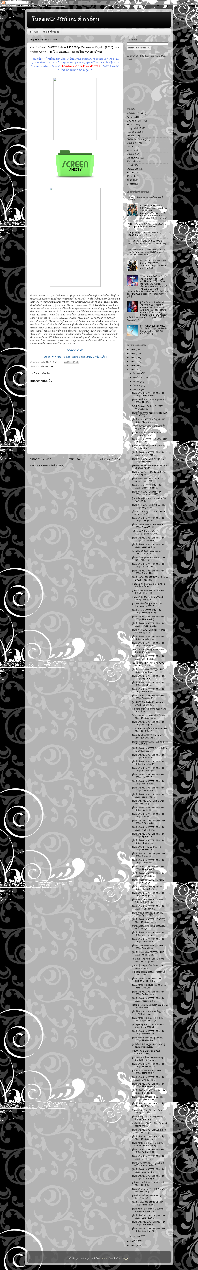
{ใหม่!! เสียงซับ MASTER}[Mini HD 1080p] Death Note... (148, 946)
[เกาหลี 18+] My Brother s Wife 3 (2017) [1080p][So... (148, 598)
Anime (130, 117)
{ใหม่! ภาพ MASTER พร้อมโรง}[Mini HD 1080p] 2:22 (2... (149, 631)
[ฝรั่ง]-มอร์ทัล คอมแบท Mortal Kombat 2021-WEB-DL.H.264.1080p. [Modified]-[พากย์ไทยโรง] (153, 264)
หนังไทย (130, 154)
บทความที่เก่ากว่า (109, 459)
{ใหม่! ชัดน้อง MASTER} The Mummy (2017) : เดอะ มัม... (150, 578)
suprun (104, 1258)
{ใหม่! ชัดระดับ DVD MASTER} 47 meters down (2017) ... (148, 480)
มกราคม (137, 1236)
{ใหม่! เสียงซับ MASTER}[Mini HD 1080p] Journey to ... (148, 795)
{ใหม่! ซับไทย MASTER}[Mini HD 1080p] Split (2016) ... (147, 914)
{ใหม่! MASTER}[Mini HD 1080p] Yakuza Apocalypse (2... (148, 1019)
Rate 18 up (132, 132)
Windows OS (133, 158)
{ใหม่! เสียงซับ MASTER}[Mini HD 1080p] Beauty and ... (148, 756)
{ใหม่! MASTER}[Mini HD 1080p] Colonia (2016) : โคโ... (148, 901)
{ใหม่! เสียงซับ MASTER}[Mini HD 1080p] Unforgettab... (148, 453)
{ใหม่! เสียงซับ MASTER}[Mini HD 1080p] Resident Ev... (148, 697)
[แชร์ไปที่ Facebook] (74, 362)
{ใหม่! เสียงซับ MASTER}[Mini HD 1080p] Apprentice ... (148, 835)
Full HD (130, 124)
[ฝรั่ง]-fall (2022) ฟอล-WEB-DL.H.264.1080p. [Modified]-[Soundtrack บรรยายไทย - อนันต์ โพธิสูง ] (153, 330)
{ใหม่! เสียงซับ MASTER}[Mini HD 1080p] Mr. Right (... (148, 723)
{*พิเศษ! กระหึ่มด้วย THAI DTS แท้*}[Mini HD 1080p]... (148, 1183)
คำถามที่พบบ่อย (51, 31)
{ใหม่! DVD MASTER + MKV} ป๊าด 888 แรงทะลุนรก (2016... (148, 1164)
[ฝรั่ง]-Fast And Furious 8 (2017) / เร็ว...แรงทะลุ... (148, 407)
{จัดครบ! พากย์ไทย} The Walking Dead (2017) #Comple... (147, 1058)
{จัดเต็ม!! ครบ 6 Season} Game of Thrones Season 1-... (148, 433)
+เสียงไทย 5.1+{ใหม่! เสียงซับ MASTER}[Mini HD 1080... (146, 532)
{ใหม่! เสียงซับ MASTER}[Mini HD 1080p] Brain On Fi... (148, 545)
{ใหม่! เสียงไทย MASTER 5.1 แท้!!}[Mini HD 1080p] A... (148, 1190)
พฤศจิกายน (138, 377)
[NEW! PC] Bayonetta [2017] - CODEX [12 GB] (146, 1052)
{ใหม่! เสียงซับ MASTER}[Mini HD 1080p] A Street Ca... (148, 907)
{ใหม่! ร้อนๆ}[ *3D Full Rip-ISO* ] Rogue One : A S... (147, 1118)
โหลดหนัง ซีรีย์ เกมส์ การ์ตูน (65, 19)
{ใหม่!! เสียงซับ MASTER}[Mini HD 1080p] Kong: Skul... (148, 670)
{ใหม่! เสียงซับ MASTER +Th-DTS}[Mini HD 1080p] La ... (148, 920)
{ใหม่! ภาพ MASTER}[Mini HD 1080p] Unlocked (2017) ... (146, 493)
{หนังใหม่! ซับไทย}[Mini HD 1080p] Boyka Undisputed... (148, 1045)
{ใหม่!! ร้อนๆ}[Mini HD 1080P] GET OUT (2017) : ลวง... (148, 558)
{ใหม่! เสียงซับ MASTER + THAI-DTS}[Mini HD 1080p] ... (147, 979)
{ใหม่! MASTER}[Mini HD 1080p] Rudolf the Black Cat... (148, 1210)
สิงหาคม (137, 390)
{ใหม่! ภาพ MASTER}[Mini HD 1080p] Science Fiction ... (146, 486)
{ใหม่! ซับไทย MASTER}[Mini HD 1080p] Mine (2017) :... (147, 887)
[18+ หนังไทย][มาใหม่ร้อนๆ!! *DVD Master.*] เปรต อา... (148, 664)
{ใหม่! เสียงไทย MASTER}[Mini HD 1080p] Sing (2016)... (148, 1216)
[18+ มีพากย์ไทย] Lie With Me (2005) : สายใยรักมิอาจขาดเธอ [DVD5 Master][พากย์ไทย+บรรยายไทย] (146, 252)
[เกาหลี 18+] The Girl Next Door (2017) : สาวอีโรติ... (147, 1111)
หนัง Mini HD (47, 366)
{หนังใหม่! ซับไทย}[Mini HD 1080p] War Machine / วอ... (148, 447)
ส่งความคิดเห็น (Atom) (53, 465)
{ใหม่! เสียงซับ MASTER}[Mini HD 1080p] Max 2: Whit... (148, 782)
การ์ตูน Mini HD (134, 128)
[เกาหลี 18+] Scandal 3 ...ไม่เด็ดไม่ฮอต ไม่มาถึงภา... (148, 585)
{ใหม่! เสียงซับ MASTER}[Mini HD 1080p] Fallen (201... (148, 565)
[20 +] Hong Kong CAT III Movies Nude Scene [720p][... (148, 1025)
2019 (133, 361)
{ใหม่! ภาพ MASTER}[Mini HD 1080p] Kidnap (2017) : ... (146, 611)
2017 (133, 370)
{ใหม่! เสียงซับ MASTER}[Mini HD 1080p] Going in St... (148, 519)
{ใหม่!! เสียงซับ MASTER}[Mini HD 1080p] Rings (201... (148, 881)
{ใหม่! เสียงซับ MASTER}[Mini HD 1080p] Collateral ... (148, 1157)
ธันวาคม (137, 373)
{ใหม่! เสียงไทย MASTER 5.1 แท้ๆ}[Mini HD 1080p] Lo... (148, 802)
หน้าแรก (34, 31)
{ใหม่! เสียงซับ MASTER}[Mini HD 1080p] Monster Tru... (148, 1032)
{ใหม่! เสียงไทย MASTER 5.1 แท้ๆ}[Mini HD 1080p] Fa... (148, 1137)
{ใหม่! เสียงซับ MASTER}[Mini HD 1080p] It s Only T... (148, 815)
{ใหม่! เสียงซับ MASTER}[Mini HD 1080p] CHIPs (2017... (148, 657)
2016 (133, 1241)
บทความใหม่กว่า (40, 459)
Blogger (125, 1258)
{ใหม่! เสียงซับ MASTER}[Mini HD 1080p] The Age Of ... (148, 894)
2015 (133, 1245)
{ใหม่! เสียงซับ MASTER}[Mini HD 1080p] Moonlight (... (148, 999)
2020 (133, 357)
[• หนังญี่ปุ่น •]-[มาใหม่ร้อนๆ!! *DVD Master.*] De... (148, 966)
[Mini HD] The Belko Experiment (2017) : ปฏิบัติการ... (147, 703)
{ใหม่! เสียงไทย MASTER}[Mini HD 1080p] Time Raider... (148, 1091)
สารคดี (130, 165)
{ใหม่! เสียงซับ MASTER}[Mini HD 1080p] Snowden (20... (148, 1065)
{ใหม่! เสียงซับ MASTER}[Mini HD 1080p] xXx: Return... (148, 933)
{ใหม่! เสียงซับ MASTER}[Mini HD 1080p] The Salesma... (148, 1085)
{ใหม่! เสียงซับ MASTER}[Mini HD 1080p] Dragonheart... (148, 644)
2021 (133, 353)
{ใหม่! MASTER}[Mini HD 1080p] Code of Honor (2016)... (148, 1144)
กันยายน (137, 385)
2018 (133, 366)
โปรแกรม (131, 150)
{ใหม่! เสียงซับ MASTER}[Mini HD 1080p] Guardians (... (148, 861)
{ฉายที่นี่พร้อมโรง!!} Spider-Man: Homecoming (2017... (147, 604)
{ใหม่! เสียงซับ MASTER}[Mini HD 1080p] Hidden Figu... (148, 1177)
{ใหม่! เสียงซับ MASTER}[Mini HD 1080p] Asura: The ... (148, 572)
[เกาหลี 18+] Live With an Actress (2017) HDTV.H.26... (148, 591)
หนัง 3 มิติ (131, 143)
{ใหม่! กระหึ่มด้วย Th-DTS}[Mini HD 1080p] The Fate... (149, 401)
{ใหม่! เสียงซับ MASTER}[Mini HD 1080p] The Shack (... (148, 618)
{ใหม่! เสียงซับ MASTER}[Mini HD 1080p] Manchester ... (148, 683)
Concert (131, 184)
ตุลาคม (136, 381)
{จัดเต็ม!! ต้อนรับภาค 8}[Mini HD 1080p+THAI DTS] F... (147, 1072)
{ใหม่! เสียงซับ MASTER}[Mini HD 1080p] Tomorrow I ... (148, 690)
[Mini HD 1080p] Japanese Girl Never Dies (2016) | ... (147, 552)
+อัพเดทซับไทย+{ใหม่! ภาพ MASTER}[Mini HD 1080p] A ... (150, 729)
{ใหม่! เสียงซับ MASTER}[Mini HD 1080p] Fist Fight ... (148, 808)
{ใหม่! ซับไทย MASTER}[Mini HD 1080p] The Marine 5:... (147, 1039)
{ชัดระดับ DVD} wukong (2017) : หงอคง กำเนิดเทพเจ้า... (149, 466)
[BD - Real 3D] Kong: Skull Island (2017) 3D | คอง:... (148, 651)
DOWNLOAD (75, 350)
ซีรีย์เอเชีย (131, 161)
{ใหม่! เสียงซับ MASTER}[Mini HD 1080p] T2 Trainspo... (148, 769)
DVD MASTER (134, 121)
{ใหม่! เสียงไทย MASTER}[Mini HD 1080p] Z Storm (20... (148, 822)
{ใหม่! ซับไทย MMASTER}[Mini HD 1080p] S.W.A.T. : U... (148, 525)
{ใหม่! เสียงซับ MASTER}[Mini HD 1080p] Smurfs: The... (148, 637)
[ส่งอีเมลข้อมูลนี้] (65, 362)
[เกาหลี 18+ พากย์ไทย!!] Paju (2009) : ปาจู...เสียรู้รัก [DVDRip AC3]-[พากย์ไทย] (147, 242)
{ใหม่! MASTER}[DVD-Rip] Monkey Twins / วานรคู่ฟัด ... (149, 986)
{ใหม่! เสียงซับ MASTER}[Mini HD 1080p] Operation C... (148, 789)
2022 (133, 349)
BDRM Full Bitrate (135, 139)
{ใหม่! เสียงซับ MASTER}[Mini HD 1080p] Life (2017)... (148, 775)
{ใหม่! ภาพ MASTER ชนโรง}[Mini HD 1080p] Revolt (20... (149, 440)
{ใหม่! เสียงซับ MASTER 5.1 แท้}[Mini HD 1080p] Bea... (149, 749)
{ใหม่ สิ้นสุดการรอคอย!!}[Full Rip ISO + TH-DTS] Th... (149, 414)
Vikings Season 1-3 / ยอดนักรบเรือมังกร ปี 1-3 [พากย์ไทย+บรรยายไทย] (147, 225)
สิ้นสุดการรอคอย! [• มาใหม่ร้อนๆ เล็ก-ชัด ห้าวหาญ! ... (149, 927)
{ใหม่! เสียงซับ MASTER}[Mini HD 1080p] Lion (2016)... (148, 874)
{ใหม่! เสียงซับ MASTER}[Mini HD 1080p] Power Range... (148, 624)
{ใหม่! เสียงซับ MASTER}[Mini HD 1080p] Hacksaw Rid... (148, 539)
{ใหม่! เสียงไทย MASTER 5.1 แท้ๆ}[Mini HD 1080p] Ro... (148, 1104)
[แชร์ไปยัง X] (71, 362)
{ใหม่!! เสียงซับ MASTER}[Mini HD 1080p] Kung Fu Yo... (148, 953)
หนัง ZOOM (132, 169)
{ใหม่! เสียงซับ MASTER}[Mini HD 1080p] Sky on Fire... (148, 677)
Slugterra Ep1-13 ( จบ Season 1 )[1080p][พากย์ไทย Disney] (144, 234)
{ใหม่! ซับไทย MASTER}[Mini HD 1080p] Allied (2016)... (147, 1203)
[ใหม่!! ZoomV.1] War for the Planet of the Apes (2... (149, 512)
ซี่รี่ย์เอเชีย (131, 176)
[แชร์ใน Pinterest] (77, 362)
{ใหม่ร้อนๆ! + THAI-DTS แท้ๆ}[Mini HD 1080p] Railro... (148, 1012)
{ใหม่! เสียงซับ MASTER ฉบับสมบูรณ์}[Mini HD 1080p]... (149, 1131)
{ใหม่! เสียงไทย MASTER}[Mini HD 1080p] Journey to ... (148, 854)
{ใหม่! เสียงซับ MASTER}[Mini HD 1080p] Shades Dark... (148, 841)
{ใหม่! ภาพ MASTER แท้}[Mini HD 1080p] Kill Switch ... (148, 460)
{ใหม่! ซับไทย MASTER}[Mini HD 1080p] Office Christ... (147, 1098)
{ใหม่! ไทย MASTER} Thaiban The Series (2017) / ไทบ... (148, 736)
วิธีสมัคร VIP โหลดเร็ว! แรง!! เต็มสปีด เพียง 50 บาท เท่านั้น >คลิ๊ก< (75, 357)
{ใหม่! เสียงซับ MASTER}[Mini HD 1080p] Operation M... (148, 762)
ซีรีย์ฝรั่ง (130, 136)
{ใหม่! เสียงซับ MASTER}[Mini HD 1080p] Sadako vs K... (148, 993)
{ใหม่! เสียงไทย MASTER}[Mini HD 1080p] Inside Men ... (148, 1223)
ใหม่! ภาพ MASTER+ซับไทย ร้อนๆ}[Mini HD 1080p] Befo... (148, 716)
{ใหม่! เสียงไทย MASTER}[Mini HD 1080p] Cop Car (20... (148, 1229)
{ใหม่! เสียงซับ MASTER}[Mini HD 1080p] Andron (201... (148, 1150)
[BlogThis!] (68, 362)
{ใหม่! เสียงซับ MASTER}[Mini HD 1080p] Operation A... (148, 940)
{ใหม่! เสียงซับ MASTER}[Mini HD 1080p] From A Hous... (148, 394)
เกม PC (130, 146)
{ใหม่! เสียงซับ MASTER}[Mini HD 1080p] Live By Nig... (148, 1078)
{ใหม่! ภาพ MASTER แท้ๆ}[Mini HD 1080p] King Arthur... (148, 506)
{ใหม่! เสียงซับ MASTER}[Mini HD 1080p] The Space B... (148, 868)
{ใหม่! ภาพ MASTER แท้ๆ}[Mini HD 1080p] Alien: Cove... (148, 420)
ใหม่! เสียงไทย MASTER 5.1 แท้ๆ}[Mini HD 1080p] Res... (148, 960)
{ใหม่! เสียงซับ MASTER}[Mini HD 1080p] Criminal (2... (148, 1170)
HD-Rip (130, 173)
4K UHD (131, 180)
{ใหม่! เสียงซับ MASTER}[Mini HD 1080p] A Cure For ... (148, 828)
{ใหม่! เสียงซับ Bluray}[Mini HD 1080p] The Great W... (146, 848)
